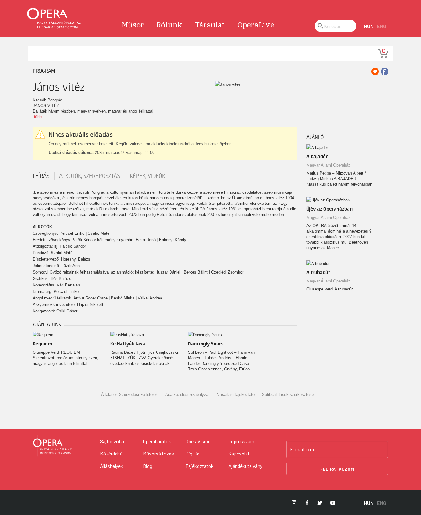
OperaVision (198, 441)
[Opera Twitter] (320, 503)
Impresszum (241, 441)
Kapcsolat (239, 453)
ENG (381, 26)
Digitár (192, 453)
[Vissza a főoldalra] (54, 18)
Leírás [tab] (41, 176)
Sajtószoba (112, 441)
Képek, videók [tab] (147, 176)
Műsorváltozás (158, 453)
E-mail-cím (302, 449)
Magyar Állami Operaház (328, 165)
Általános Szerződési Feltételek (129, 394)
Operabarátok (157, 441)
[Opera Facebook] (307, 503)
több (38, 116)
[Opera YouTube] (333, 503)
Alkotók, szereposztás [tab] (89, 176)
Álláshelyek (111, 466)
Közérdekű (111, 453)
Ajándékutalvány (245, 466)
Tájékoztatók (200, 466)
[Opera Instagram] (294, 503)
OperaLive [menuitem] (255, 25)
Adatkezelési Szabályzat (187, 394)
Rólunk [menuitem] (169, 25)
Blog (147, 466)
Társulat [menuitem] (210, 25)
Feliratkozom (337, 469)
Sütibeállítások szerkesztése (288, 394)
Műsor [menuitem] (133, 25)
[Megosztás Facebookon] (384, 71)
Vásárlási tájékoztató (236, 394)
